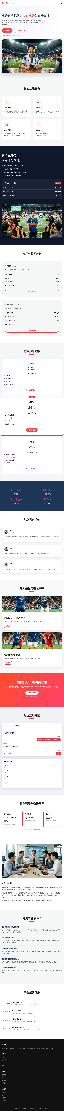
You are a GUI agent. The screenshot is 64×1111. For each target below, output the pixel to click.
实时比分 (4, 1060)
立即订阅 (32, 430)
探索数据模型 (32, 330)
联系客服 (4, 1083)
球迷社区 (4, 1065)
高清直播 (4, 1057)
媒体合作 (4, 1098)
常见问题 (4, 1077)
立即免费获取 (32, 692)
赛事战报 (4, 1062)
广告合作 (4, 1092)
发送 (58, 753)
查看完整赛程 (32, 292)
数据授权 (4, 1095)
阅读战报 (8, 626)
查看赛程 (19, 30)
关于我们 (4, 1100)
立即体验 (7, 30)
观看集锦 (8, 662)
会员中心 (4, 1080)
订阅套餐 (4, 1075)
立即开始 (32, 390)
